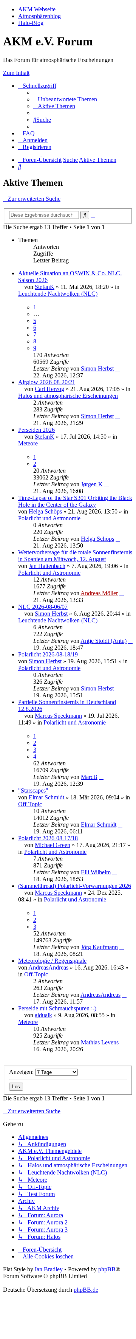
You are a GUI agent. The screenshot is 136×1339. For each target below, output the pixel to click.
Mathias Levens (100, 1042)
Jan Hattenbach (47, 566)
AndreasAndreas (48, 967)
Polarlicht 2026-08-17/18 (48, 838)
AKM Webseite (37, 9)
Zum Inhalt (16, 73)
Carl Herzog (49, 389)
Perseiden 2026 (36, 430)
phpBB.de (86, 1289)
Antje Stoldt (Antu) (103, 641)
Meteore (28, 443)
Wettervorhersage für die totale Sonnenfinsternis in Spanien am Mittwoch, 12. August (75, 555)
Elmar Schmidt (46, 797)
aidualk (43, 1015)
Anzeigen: (22, 1072)
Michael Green (52, 845)
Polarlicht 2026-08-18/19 (48, 654)
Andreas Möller (99, 593)
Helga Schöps (45, 511)
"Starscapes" (33, 790)
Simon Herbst (97, 368)
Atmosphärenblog (39, 16)
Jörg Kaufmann (99, 947)
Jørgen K (92, 484)
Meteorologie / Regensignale (52, 960)
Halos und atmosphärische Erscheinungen (68, 396)
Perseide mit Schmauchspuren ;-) (57, 1008)
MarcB (89, 777)
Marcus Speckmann (58, 715)
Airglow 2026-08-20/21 (46, 382)
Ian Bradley (49, 1269)
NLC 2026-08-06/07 (43, 607)
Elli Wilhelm (96, 872)
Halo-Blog (30, 23)
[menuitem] (65, 99)
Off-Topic (30, 804)
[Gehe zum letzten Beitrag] (117, 368)
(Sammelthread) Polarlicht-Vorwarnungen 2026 (74, 886)
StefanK (44, 287)
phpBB (107, 1269)
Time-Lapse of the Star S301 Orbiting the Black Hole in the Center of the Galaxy (75, 501)
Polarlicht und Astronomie (49, 518)
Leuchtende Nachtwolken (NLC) (57, 293)
